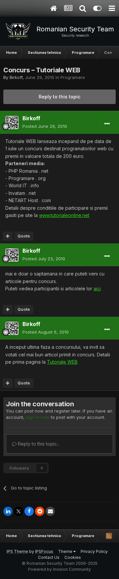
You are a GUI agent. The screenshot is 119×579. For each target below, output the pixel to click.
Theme (65, 551)
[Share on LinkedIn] (8, 511)
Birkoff (16, 77)
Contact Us (49, 557)
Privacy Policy (94, 551)
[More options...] (107, 124)
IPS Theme (17, 551)
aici (97, 288)
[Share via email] (50, 511)
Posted (44, 126)
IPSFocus (44, 551)
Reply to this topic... (38, 444)
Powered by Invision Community (59, 569)
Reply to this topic (59, 96)
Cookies (72, 557)
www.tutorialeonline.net (64, 215)
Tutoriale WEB (62, 362)
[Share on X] (18, 511)
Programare (72, 77)
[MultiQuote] (8, 236)
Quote (24, 236)
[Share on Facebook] (29, 511)
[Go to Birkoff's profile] (12, 122)
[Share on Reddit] (39, 511)
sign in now (38, 417)
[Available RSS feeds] (109, 535)
